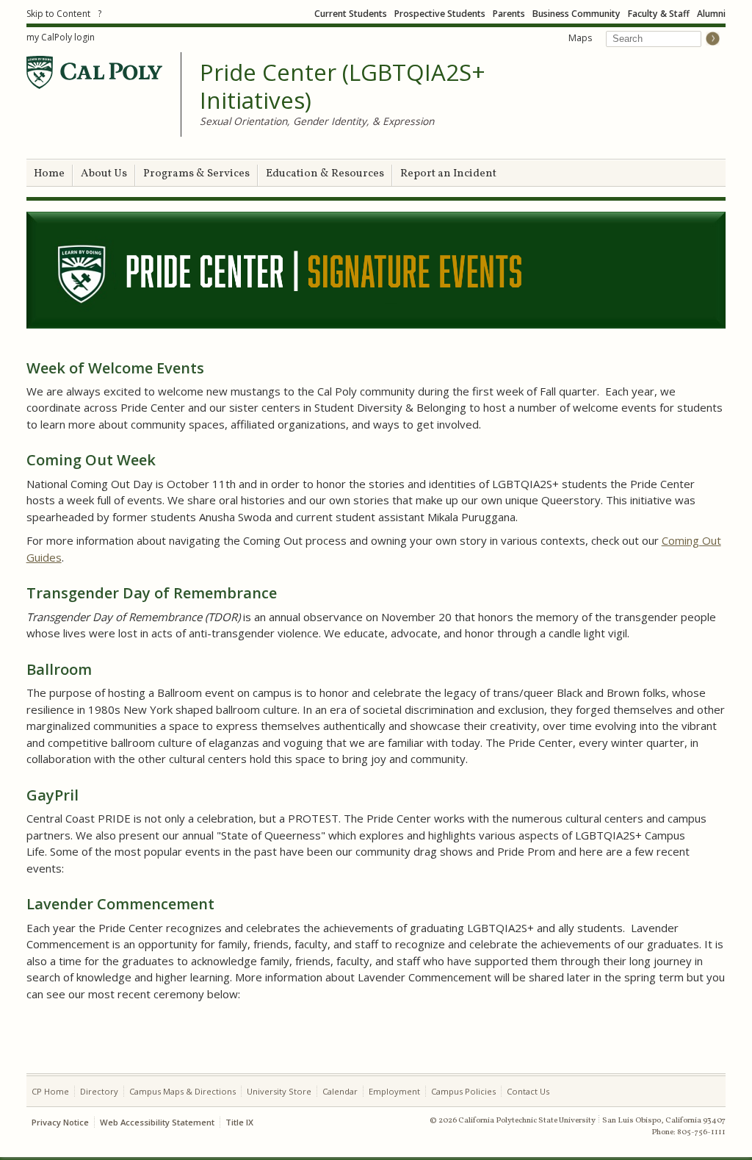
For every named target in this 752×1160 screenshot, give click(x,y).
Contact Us (528, 1091)
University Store (279, 1091)
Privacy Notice (60, 1122)
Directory (99, 1091)
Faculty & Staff (659, 13)
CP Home (50, 1091)
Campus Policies (463, 1091)
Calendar (340, 1091)
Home (49, 174)
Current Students (350, 13)
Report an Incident (448, 174)
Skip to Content (58, 13)
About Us (104, 174)
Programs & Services (196, 174)
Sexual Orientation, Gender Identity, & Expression (317, 121)
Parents (509, 13)
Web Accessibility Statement (157, 1122)
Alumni (711, 13)
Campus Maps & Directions (182, 1091)
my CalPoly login (60, 37)
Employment (394, 1091)
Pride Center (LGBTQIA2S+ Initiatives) (342, 86)
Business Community (576, 13)
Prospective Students (439, 13)
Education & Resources (325, 174)
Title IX (239, 1122)
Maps (580, 38)
